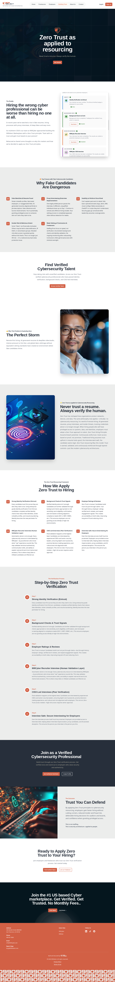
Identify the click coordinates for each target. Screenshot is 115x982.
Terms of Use (57, 964)
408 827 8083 (10, 937)
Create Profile (67, 774)
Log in (101, 4)
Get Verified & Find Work (51, 774)
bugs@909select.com (12, 948)
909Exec (61, 934)
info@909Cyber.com (11, 943)
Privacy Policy (57, 962)
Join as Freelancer (65, 870)
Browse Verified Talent (57, 286)
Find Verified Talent (50, 870)
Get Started (57, 62)
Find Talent (53, 910)
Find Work (63, 910)
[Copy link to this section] (15, 101)
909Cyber (61, 931)
